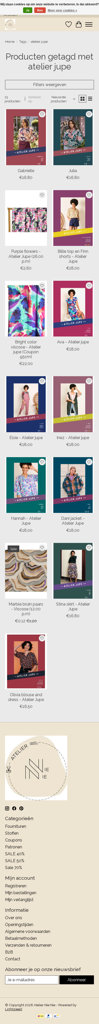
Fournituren (15, 826)
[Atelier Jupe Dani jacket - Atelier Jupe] (73, 485)
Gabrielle (26, 170)
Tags (22, 41)
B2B (9, 952)
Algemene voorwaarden (27, 931)
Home (9, 41)
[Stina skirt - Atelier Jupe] (73, 571)
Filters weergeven (49, 84)
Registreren (15, 885)
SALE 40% (15, 853)
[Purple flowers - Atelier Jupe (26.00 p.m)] (26, 218)
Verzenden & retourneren (28, 945)
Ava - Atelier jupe (73, 342)
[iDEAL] (40, 1016)
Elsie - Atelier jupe (26, 437)
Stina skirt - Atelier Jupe (73, 606)
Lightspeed (13, 1009)
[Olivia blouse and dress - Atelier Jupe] (26, 661)
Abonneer (77, 979)
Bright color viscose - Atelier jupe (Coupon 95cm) (26, 349)
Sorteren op (34, 99)
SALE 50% (14, 860)
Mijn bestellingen (20, 892)
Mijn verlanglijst (19, 899)
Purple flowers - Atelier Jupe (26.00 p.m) (26, 256)
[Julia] (73, 137)
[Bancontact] (56, 1016)
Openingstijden (19, 924)
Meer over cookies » (62, 10)
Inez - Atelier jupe (73, 437)
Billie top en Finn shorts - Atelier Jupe (73, 256)
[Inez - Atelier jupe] (73, 404)
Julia (73, 170)
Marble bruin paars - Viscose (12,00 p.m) (26, 609)
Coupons (13, 840)
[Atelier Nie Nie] (10, 24)
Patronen (13, 847)
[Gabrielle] (26, 137)
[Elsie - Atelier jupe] (26, 404)
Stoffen (12, 833)
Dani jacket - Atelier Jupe (73, 521)
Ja (27, 10)
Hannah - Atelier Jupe (26, 521)
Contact (12, 959)
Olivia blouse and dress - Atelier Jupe (26, 697)
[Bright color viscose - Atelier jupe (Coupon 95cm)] (26, 308)
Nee (40, 10)
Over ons (13, 917)
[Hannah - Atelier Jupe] (26, 485)
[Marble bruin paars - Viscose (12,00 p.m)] (26, 571)
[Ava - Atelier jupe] (73, 308)
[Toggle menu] (89, 24)
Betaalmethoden (21, 938)
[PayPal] (48, 1016)
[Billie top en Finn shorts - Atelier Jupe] (73, 218)
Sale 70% (13, 867)
